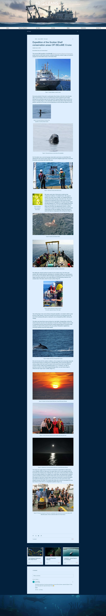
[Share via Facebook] (33, 535)
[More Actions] (72, 582)
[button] (77, 31)
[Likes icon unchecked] (36, 589)
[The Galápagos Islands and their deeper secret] (35, 551)
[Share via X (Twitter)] (35, 535)
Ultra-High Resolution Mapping (51, 559)
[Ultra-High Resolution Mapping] (53, 551)
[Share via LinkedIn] (38, 535)
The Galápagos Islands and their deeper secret (34, 559)
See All (78, 545)
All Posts (29, 31)
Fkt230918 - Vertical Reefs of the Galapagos (70, 559)
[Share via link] (41, 535)
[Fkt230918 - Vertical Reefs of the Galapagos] (71, 551)
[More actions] (72, 39)
